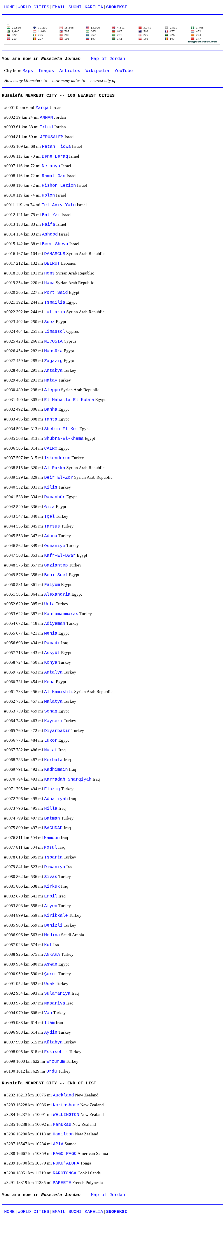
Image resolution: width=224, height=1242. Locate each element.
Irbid (46, 127)
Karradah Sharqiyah (67, 779)
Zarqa (42, 107)
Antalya (53, 672)
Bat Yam (51, 214)
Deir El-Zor (58, 477)
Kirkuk (52, 886)
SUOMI (75, 7)
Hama (49, 282)
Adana (50, 535)
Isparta (53, 857)
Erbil (50, 896)
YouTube (123, 70)
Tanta (50, 419)
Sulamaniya (57, 993)
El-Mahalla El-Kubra (69, 399)
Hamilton (63, 1134)
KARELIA (94, 7)
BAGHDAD (53, 827)
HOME (9, 7)
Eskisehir (56, 1051)
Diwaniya (54, 866)
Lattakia (54, 312)
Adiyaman (54, 623)
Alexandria (57, 594)
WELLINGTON (66, 1114)
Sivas (50, 876)
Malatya (53, 701)
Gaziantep (56, 565)
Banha (50, 409)
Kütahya (53, 1042)
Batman (52, 818)
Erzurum (55, 1061)
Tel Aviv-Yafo (59, 205)
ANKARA (52, 954)
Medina (52, 935)
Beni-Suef (56, 574)
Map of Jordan (108, 58)
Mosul (50, 847)
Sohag (50, 711)
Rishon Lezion (59, 185)
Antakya (53, 370)
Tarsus (52, 526)
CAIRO (50, 448)
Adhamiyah (56, 798)
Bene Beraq (55, 156)
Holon (48, 195)
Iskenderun (57, 458)
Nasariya (54, 1003)
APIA (58, 1144)
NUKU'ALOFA (66, 1163)
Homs (49, 273)
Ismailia (54, 302)
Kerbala (53, 759)
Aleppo (52, 389)
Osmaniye (54, 545)
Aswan (50, 964)
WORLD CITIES (33, 7)
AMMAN (46, 117)
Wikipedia (97, 70)
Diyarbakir (57, 730)
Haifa (48, 224)
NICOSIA (53, 341)
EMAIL (58, 7)
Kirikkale (56, 915)
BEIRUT (52, 263)
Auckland (63, 1095)
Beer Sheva (55, 243)
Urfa (49, 604)
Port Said (56, 292)
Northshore (66, 1105)
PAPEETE (62, 1182)
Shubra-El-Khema (64, 438)
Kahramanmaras (61, 613)
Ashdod (50, 234)
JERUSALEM (51, 136)
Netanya (51, 166)
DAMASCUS (54, 253)
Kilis (50, 487)
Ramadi (52, 643)
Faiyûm (52, 584)
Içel (49, 516)
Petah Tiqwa (56, 146)
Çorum (50, 973)
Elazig (52, 789)
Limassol (54, 331)
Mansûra (53, 351)
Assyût (52, 652)
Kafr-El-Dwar (60, 555)
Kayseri (53, 720)
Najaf (50, 750)
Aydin (50, 1032)
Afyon (50, 905)
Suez (49, 321)
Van (48, 1012)
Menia (50, 633)
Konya (50, 662)
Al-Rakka (54, 467)
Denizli (53, 925)
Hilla (50, 808)
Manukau (62, 1124)
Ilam (49, 1022)
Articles (69, 70)
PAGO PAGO (65, 1153)
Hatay (50, 380)
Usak (49, 983)
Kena (49, 681)
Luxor (50, 740)
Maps (28, 70)
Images (46, 70)
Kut (48, 944)
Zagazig (53, 360)
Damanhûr (54, 497)
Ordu (51, 1071)
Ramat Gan (53, 175)
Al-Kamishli (58, 691)
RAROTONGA (64, 1173)
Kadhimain (56, 769)
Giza (49, 506)
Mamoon (52, 837)
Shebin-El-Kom (61, 428)
